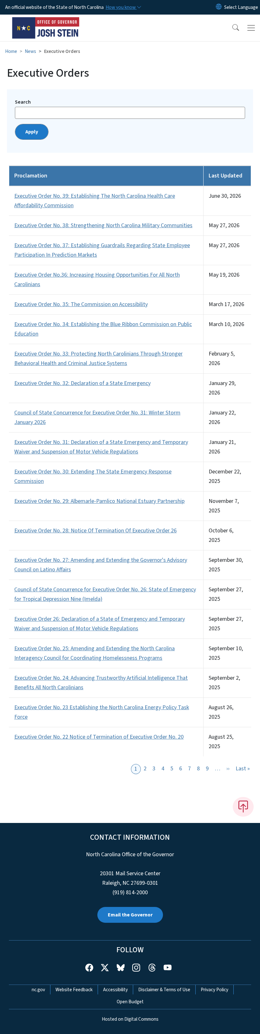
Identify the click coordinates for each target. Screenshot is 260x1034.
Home (11, 51)
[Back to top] (243, 807)
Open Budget (130, 1001)
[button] (231, 27)
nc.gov (38, 989)
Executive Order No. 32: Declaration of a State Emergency (82, 383)
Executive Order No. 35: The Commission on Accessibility (81, 304)
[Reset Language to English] (219, 7)
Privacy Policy (214, 989)
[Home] (45, 22)
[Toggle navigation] (251, 27)
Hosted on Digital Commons (130, 1019)
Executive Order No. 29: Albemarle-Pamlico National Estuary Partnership (99, 501)
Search (23, 102)
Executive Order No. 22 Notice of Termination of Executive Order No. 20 (99, 737)
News (30, 51)
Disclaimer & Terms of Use (164, 989)
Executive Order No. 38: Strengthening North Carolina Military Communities (103, 225)
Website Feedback (74, 989)
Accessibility (115, 989)
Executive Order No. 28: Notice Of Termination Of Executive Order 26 (95, 531)
